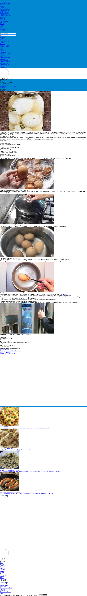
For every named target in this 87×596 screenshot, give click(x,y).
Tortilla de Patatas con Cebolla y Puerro (10, 351)
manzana (65, 294)
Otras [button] (1, 49)
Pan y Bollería (4, 21)
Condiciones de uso (5, 592)
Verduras (2, 30)
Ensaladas (2, 11)
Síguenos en (3, 580)
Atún (1, 574)
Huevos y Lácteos (5, 15)
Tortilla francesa (4, 349)
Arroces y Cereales (5, 4)
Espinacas (2, 576)
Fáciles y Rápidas (4, 13)
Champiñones (3, 579)
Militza (4, 87)
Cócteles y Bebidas (5, 9)
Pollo (1, 563)
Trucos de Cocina (4, 29)
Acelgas (2, 567)
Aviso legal (3, 586)
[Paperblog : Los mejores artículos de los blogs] (4, 496)
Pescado (2, 24)
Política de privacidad (6, 588)
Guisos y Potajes (4, 14)
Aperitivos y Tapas (5, 3)
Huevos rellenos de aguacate (7, 353)
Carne (1, 6)
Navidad (2, 20)
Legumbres (3, 17)
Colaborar (2, 589)
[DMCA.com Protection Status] (43, 595)
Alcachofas (3, 568)
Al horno (2, 2)
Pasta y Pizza (3, 22)
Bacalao (2, 572)
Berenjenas (3, 575)
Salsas (1, 26)
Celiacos (2, 7)
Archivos (2, 590)
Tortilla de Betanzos (5, 352)
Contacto (2, 593)
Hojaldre (2, 569)
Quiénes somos (4, 585)
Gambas (2, 571)
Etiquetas (2, 561)
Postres (2, 25)
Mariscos (2, 18)
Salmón (2, 578)
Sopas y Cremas (4, 28)
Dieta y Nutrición (4, 10)
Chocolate (2, 565)
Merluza (2, 564)
